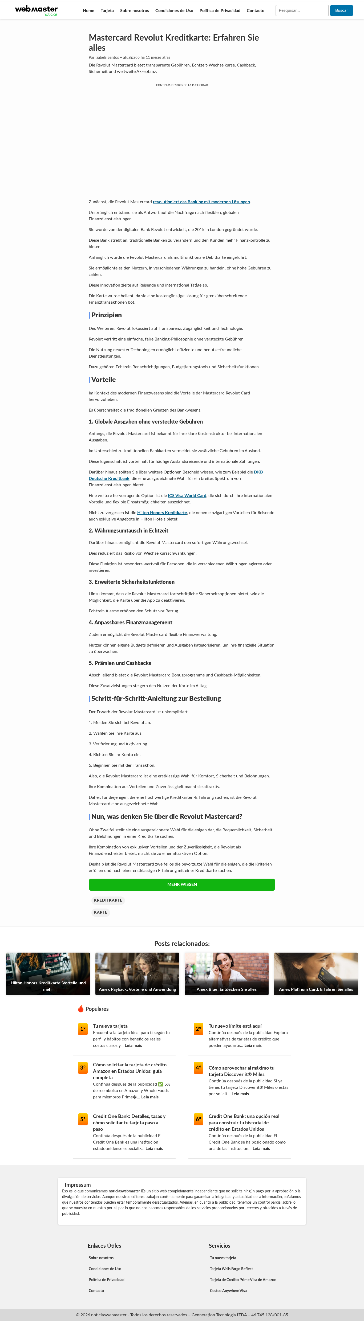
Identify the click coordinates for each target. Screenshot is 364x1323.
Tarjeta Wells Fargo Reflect (231, 1269)
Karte (100, 912)
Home (88, 11)
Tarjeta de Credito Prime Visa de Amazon (243, 1280)
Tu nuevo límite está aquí (235, 1026)
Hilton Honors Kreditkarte (162, 513)
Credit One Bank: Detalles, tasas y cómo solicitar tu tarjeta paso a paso (129, 1123)
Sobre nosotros (134, 11)
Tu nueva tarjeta (110, 1026)
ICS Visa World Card (187, 496)
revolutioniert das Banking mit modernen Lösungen (201, 202)
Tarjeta (107, 11)
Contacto (255, 11)
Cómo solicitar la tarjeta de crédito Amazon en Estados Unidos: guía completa (130, 1071)
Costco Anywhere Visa (228, 1291)
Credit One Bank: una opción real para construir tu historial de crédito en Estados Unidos (244, 1123)
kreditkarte (108, 900)
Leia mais (133, 1045)
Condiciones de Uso (174, 11)
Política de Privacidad (220, 11)
